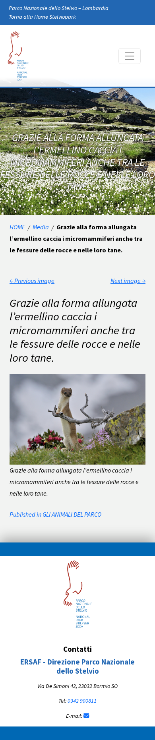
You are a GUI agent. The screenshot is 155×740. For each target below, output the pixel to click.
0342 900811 (82, 700)
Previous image (32, 281)
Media (41, 227)
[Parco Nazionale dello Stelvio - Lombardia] (77, 593)
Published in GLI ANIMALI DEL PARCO (55, 514)
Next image (127, 281)
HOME (17, 227)
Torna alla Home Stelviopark (42, 16)
